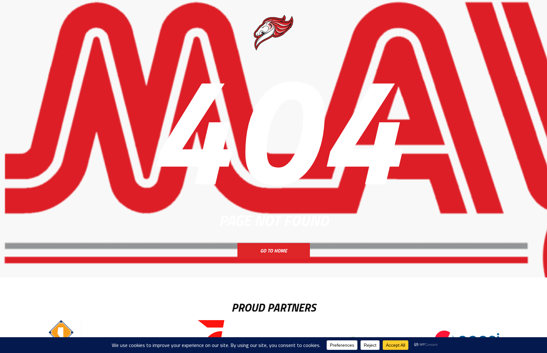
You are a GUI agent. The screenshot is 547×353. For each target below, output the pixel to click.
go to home (273, 250)
